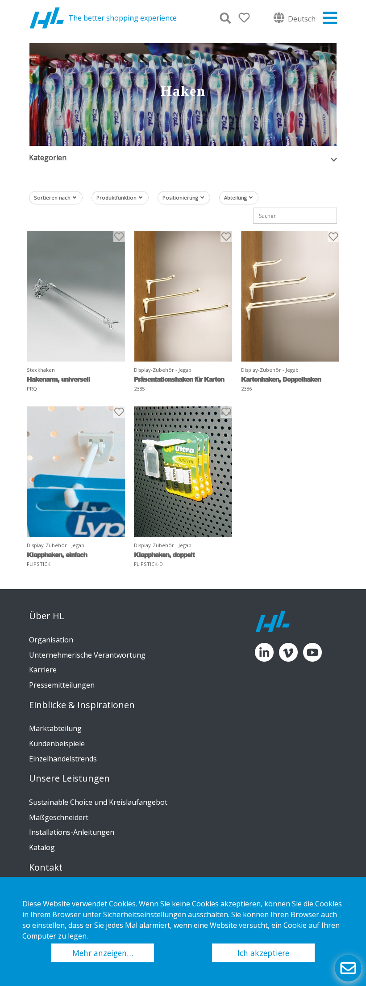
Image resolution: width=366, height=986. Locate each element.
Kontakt (45, 867)
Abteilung (235, 197)
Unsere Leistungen (69, 778)
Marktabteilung (55, 728)
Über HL (46, 616)
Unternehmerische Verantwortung (87, 655)
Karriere (43, 670)
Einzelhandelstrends (63, 759)
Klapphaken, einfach (57, 554)
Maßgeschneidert (58, 817)
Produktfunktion (116, 197)
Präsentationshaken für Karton (179, 379)
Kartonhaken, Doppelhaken (281, 379)
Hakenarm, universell (58, 379)
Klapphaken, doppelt (164, 554)
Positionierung (180, 197)
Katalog (42, 847)
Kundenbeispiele (57, 743)
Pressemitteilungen (62, 685)
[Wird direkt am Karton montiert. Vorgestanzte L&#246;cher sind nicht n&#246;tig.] (183, 296)
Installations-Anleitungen (71, 832)
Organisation (51, 640)
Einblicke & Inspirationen (82, 705)
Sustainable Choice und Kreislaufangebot (98, 802)
